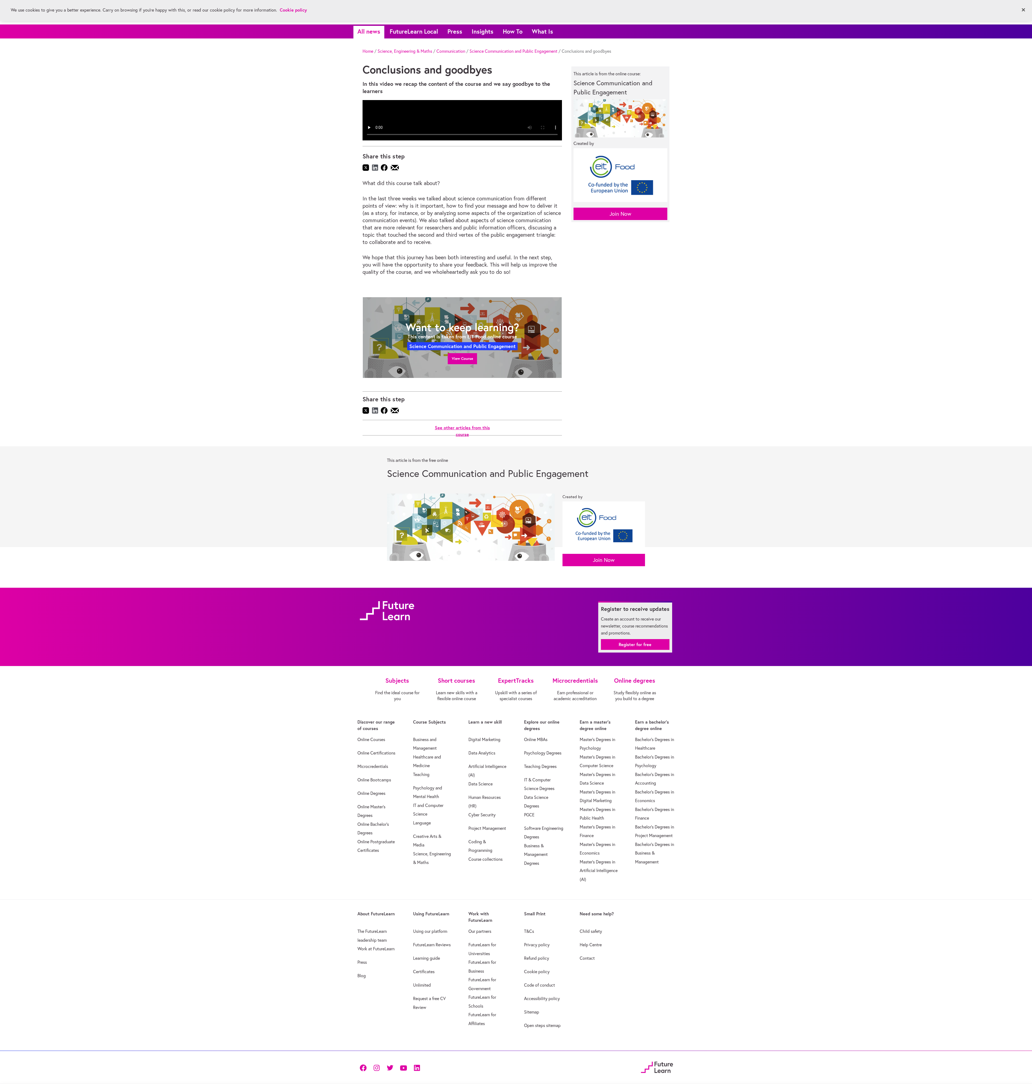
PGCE (529, 814)
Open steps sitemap (542, 1025)
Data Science (480, 784)
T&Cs (529, 931)
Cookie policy (537, 971)
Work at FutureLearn (376, 948)
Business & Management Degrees (536, 854)
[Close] (1023, 10)
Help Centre (591, 944)
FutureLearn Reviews (432, 944)
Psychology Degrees (542, 753)
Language (422, 823)
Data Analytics (481, 753)
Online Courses (371, 739)
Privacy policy (537, 944)
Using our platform (430, 931)
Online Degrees (371, 793)
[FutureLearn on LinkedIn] (417, 1067)
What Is (542, 31)
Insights (482, 31)
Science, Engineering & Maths (405, 51)
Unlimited (422, 985)
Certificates (424, 971)
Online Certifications (376, 753)
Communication (450, 51)
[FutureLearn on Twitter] (390, 1067)
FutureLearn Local (414, 31)
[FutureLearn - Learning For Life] (657, 1066)
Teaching (421, 774)
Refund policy (536, 958)
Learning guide (426, 958)
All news (368, 31)
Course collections (485, 859)
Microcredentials (372, 766)
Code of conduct (539, 985)
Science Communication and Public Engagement (513, 51)
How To (512, 31)
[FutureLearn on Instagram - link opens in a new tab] (376, 1067)
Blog (361, 975)
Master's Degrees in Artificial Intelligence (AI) (599, 870)
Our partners (479, 931)
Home (368, 51)
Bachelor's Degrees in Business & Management (654, 853)
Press (454, 31)
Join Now (620, 213)
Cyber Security (482, 814)
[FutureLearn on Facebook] (364, 1067)
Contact (587, 958)
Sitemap (531, 1012)
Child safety (591, 931)
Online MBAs (535, 739)
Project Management (487, 828)
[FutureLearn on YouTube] (403, 1067)
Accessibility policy (542, 998)
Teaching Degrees (540, 766)
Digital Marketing (484, 739)
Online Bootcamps (374, 779)
